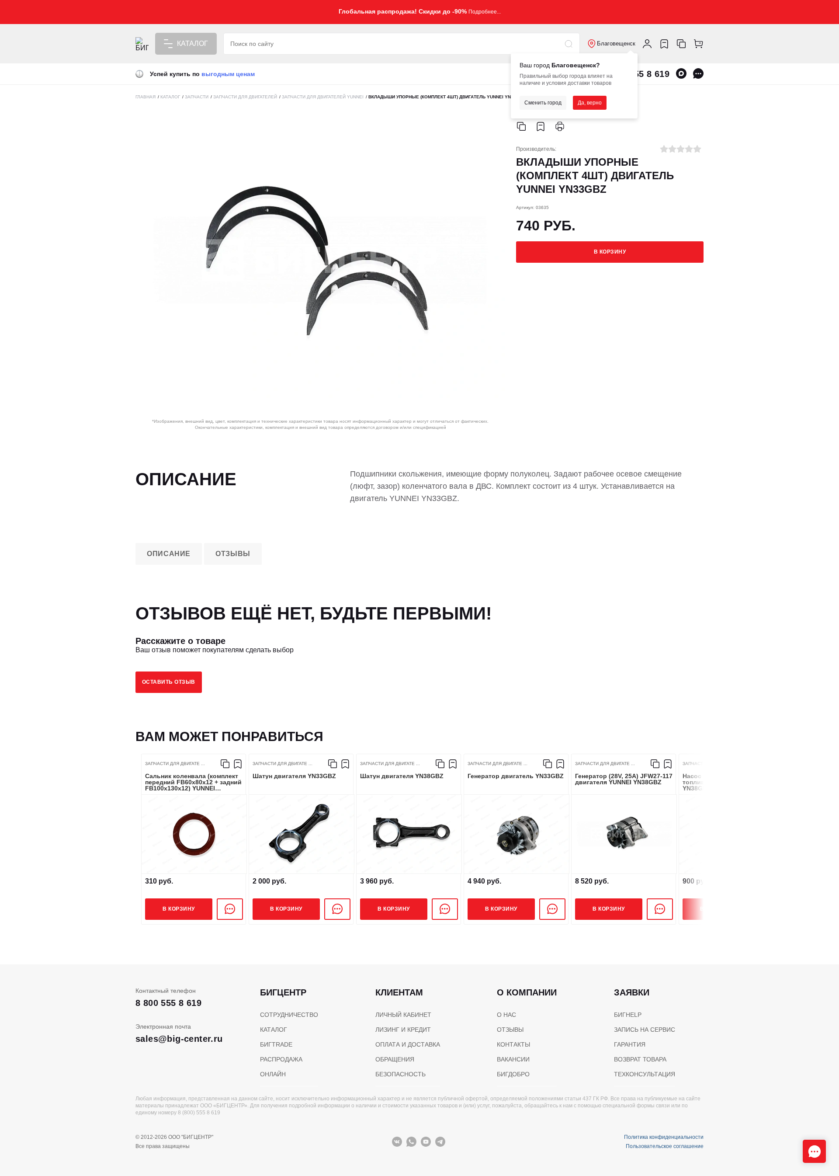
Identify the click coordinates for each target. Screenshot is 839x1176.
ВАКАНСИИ (513, 1059)
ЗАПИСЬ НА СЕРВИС (644, 1029)
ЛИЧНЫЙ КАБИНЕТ (403, 1014)
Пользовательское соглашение (665, 1146)
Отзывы (232, 553)
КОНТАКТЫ (513, 1044)
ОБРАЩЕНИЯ (394, 1059)
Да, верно (590, 103)
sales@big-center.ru (179, 1039)
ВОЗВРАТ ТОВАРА (640, 1059)
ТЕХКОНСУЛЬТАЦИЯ (644, 1074)
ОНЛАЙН (273, 1074)
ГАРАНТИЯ (629, 1044)
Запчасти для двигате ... (175, 764)
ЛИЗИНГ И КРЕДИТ (403, 1029)
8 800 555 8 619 (168, 1003)
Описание (169, 553)
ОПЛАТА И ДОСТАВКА (407, 1044)
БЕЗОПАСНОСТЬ (400, 1074)
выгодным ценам (228, 73)
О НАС (506, 1014)
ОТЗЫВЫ (510, 1029)
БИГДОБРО (513, 1074)
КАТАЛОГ (273, 1029)
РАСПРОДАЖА (281, 1059)
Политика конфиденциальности (664, 1137)
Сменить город (543, 103)
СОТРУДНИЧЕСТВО (289, 1014)
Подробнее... (484, 12)
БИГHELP (627, 1014)
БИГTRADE (276, 1044)
